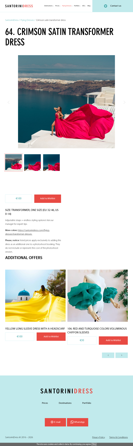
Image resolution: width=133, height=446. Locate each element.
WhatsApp (79, 422)
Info (83, 6)
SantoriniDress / (12, 20)
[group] (35, 305)
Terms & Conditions (118, 437)
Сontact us (115, 6)
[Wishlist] (105, 6)
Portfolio (76, 6)
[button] (8, 102)
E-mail (57, 422)
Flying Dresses (66, 6)
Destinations (48, 6)
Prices (57, 6)
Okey (94, 444)
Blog (89, 6)
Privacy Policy (98, 437)
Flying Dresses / (28, 20)
